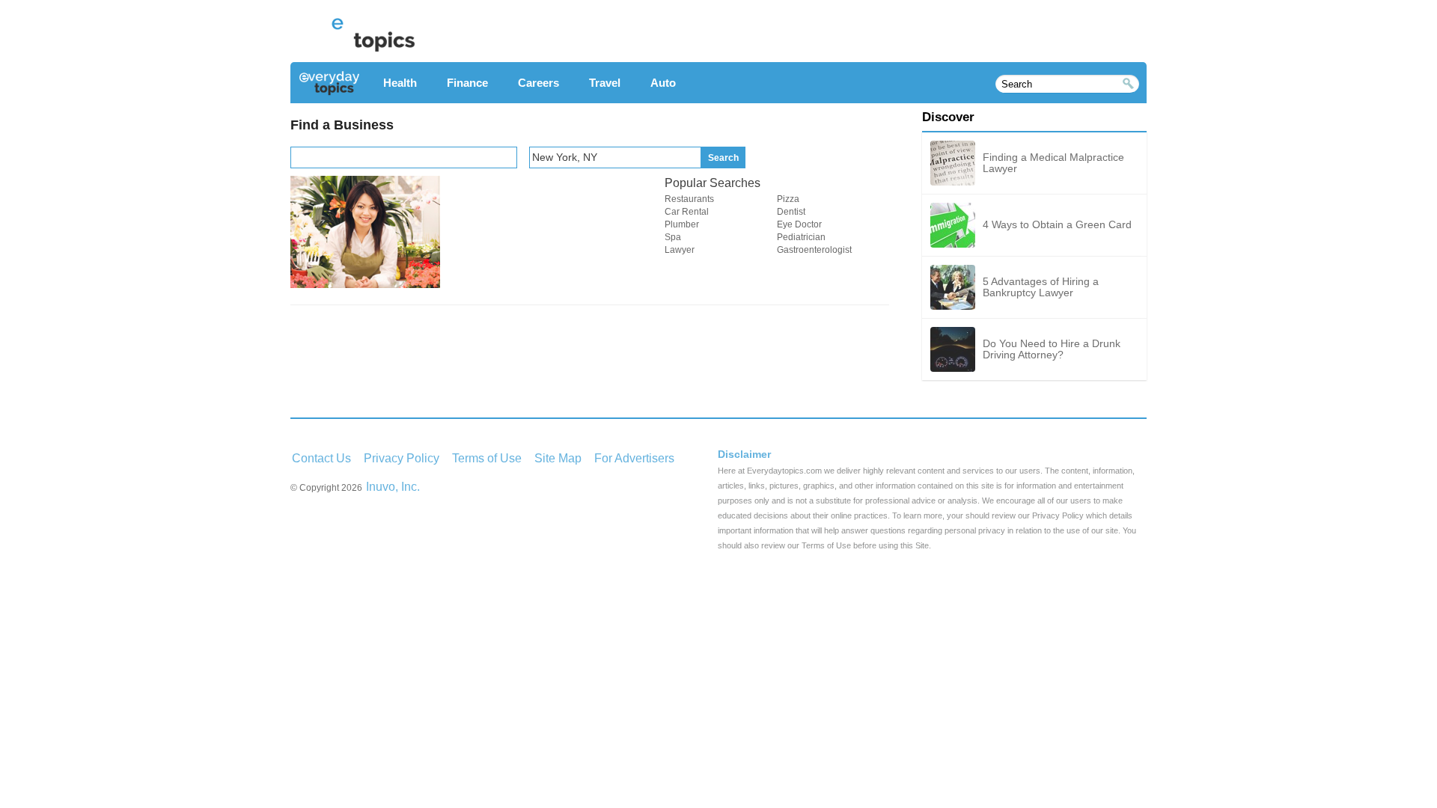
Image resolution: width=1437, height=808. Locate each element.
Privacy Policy (401, 458)
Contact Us (321, 458)
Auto (663, 82)
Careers (538, 82)
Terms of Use (487, 458)
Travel (604, 82)
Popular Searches (712, 183)
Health (400, 82)
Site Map (558, 458)
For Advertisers (634, 458)
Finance (467, 82)
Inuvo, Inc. (393, 486)
